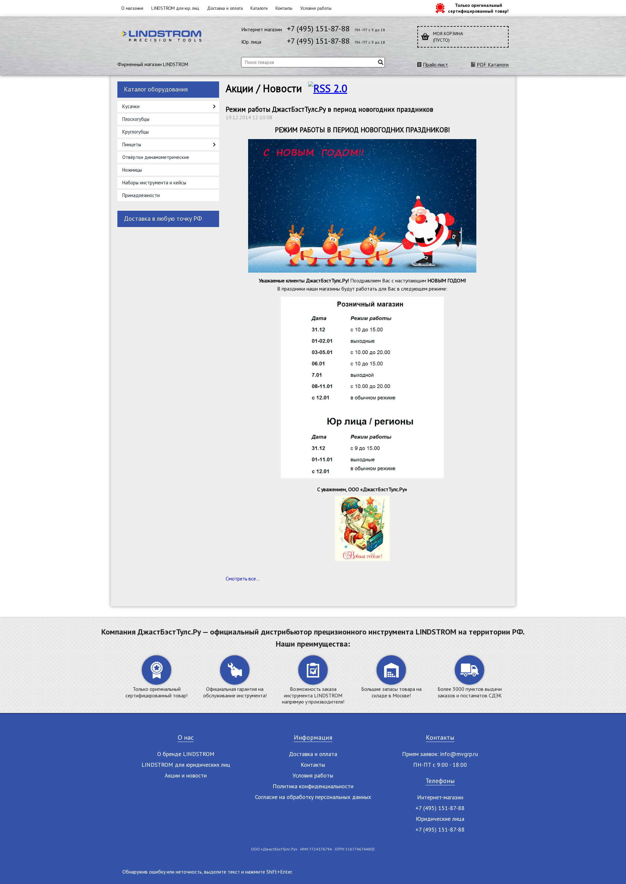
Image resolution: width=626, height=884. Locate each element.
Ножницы (132, 170)
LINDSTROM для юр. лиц (175, 8)
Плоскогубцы (135, 119)
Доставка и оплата (225, 8)
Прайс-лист (435, 64)
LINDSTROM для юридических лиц (186, 764)
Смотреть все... (243, 578)
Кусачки (131, 106)
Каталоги (258, 8)
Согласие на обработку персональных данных (313, 797)
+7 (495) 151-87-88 (318, 28)
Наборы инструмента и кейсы (154, 182)
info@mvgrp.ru (459, 754)
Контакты (284, 8)
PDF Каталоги (493, 64)
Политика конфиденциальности (313, 786)
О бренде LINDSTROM (186, 754)
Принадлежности (141, 195)
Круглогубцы (135, 132)
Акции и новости (186, 775)
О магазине (132, 8)
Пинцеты (131, 144)
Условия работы (315, 8)
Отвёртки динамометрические (155, 157)
